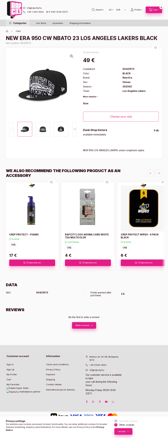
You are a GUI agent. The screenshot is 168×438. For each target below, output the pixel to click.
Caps (18, 31)
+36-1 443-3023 (35, 11)
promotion (58, 23)
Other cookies (126, 424)
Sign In (10, 364)
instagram (93, 401)
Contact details (54, 384)
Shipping (50, 379)
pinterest (99, 401)
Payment (50, 374)
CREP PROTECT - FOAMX (24, 234)
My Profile (12, 374)
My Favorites (13, 384)
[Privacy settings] (113, 401)
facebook (86, 401)
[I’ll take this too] (32, 262)
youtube (106, 401)
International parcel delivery (60, 389)
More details (89, 96)
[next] (159, 173)
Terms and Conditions (57, 364)
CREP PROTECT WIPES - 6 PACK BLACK (140, 236)
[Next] (74, 129)
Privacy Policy (53, 369)
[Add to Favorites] (155, 48)
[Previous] (11, 129)
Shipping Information (80, 23)
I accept (122, 431)
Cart (9, 379)
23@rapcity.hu (34, 8)
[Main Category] (7, 31)
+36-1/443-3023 (97, 365)
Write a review (82, 325)
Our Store (41, 23)
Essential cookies (128, 421)
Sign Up (10, 369)
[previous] (150, 173)
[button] (18, 23)
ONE (13, 244)
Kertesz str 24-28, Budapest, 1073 (104, 358)
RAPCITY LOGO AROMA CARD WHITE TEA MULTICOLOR (87, 236)
